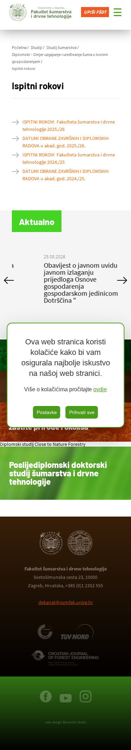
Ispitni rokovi (23, 68)
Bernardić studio (74, 722)
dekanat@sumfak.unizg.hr (65, 602)
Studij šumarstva (61, 47)
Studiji (36, 47)
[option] (65, 280)
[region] (66, 375)
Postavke (47, 412)
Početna (19, 47)
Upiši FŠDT (95, 12)
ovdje (100, 389)
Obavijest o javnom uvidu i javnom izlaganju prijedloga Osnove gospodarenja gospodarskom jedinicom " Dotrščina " (65, 282)
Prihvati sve (82, 412)
